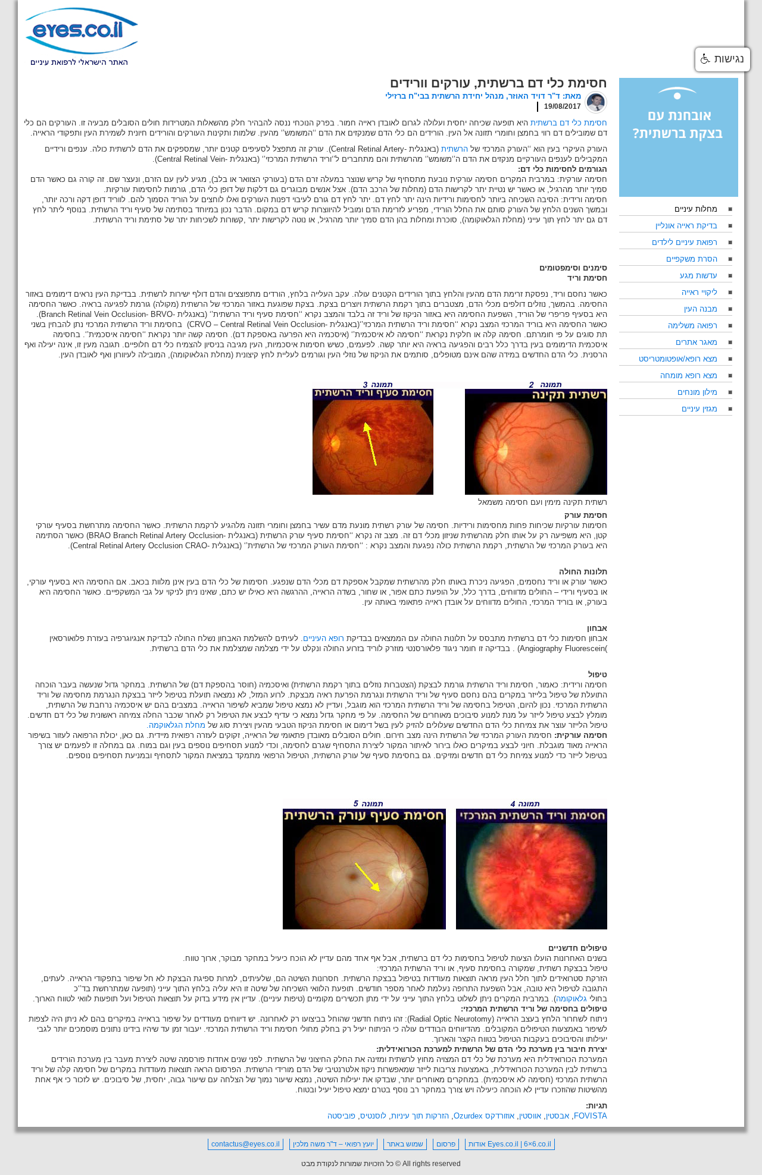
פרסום (445, 1144)
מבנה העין (700, 308)
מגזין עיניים (699, 408)
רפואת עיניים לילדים (684, 242)
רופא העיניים (323, 638)
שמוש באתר (405, 1144)
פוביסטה (341, 1115)
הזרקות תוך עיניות (420, 1115)
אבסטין (557, 1115)
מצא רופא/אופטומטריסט (678, 358)
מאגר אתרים (696, 342)
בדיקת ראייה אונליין (686, 225)
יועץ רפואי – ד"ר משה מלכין (333, 1144)
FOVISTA (590, 1115)
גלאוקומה (571, 998)
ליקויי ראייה (699, 292)
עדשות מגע (698, 275)
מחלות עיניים (695, 209)
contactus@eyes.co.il (245, 1144)
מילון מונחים (697, 392)
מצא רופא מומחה (688, 375)
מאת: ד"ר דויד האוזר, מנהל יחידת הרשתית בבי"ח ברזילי (483, 96)
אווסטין (530, 1115)
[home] (81, 37)
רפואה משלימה (692, 325)
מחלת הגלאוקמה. (175, 725)
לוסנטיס (373, 1115)
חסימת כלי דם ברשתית (568, 122)
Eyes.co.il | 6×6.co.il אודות (510, 1144)
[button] (722, 59)
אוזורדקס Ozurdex (484, 1115)
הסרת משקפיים (691, 259)
